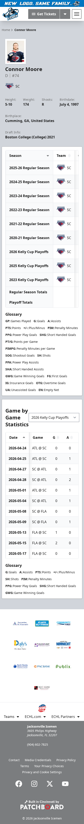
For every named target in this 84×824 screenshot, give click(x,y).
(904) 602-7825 (37, 744)
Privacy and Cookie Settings (42, 772)
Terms (24, 766)
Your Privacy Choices (49, 766)
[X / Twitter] (50, 784)
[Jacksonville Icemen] (11, 14)
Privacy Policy (66, 760)
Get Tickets (46, 14)
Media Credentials (38, 760)
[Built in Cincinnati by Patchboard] (42, 804)
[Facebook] (19, 784)
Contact (14, 760)
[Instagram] (34, 784)
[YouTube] (65, 784)
